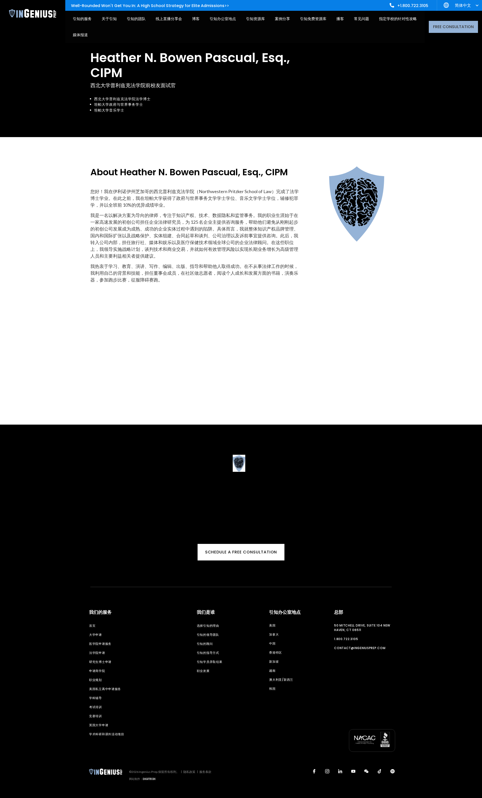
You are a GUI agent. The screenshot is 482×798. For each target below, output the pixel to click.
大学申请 (95, 635)
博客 (196, 18)
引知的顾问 (205, 644)
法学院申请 (97, 653)
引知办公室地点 (223, 18)
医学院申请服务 (100, 644)
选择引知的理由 (208, 625)
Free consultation (453, 27)
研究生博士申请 (100, 662)
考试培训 (95, 707)
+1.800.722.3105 (412, 6)
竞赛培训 (95, 716)
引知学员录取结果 (209, 662)
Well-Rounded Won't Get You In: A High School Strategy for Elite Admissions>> (150, 6)
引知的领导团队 (208, 635)
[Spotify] (392, 771)
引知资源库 (255, 18)
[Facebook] (314, 771)
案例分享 (282, 18)
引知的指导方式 (208, 653)
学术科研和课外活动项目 (106, 734)
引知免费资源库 (313, 18)
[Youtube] (353, 771)
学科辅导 (95, 698)
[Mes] (366, 771)
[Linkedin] (340, 771)
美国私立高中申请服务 (105, 689)
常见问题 (361, 18)
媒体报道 (80, 34)
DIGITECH (149, 779)
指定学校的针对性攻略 (398, 18)
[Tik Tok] (379, 771)
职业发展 (203, 671)
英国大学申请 (98, 725)
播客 (340, 18)
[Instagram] (327, 771)
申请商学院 (97, 671)
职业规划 (95, 680)
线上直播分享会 (169, 18)
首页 (92, 625)
